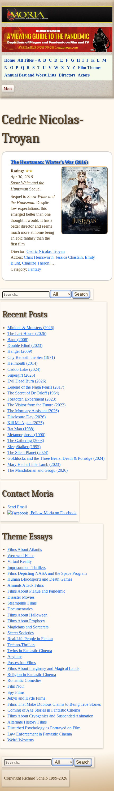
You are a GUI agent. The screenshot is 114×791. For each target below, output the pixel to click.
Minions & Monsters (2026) (30, 327)
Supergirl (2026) (21, 375)
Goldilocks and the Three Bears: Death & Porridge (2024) (55, 458)
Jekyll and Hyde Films (26, 698)
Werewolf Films (20, 555)
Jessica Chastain (69, 257)
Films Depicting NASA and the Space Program (47, 573)
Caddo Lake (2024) (23, 369)
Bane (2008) (17, 339)
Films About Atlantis (24, 549)
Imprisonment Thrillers (26, 567)
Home (9, 60)
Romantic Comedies (24, 680)
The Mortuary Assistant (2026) (33, 411)
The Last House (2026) (26, 333)
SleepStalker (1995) (24, 446)
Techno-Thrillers (21, 645)
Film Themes (89, 67)
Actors (84, 75)
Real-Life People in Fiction (30, 638)
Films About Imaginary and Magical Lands (43, 668)
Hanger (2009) (19, 351)
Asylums (14, 656)
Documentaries (20, 609)
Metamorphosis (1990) (26, 434)
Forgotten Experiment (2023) (31, 399)
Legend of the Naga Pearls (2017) (35, 387)
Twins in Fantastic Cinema (29, 650)
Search (81, 294)
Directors (67, 75)
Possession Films (21, 662)
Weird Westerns (20, 740)
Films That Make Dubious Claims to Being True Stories (54, 704)
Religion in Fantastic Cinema (31, 674)
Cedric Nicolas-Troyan (46, 251)
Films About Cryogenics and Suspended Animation (50, 716)
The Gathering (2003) (25, 440)
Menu (8, 88)
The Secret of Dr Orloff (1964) (33, 393)
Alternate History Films (27, 722)
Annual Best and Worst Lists (30, 75)
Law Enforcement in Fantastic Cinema (39, 734)
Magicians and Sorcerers (28, 627)
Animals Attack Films (25, 585)
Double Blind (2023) (24, 345)
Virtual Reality (19, 561)
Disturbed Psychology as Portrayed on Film (43, 728)
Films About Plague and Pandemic (36, 591)
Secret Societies (20, 633)
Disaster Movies (20, 597)
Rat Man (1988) (20, 429)
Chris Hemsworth (39, 257)
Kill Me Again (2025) (25, 422)
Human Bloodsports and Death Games (39, 579)
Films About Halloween (27, 615)
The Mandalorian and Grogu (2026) (37, 470)
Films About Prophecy (26, 621)
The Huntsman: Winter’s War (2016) (49, 162)
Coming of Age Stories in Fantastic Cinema (43, 710)
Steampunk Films (22, 603)
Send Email (17, 507)
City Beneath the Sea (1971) (31, 357)
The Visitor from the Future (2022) (36, 405)
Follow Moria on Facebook (53, 513)
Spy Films (15, 692)
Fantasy (34, 269)
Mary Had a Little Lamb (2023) (33, 464)
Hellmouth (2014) (22, 363)
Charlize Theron (35, 263)
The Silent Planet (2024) (27, 452)
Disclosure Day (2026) (26, 417)
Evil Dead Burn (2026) (26, 381)
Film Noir (15, 686)
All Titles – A (29, 60)
